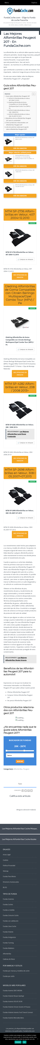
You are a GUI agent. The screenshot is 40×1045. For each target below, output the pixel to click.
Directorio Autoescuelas (11, 882)
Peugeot (26, 769)
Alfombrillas (18, 769)
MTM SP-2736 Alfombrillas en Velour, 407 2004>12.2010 (19, 99)
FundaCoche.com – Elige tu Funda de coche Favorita (19, 18)
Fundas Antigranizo (9, 937)
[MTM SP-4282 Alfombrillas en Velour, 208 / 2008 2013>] (20, 409)
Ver (24, 1042)
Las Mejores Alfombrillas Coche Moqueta (20, 828)
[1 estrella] (14, 800)
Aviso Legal (6, 854)
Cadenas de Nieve (9, 959)
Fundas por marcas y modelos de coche (16, 971)
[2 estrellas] (25, 800)
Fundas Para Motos (9, 876)
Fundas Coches (8, 904)
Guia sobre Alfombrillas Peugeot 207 (18, 96)
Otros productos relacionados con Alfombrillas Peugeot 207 (17, 124)
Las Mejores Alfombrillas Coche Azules (19, 839)
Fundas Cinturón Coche (10, 915)
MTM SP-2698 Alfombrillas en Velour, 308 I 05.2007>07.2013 (19, 115)
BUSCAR (20, 761)
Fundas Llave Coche (9, 926)
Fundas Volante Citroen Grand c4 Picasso (16, 1007)
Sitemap (5, 871)
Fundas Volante (8, 932)
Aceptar (18, 1042)
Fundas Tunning (8, 943)
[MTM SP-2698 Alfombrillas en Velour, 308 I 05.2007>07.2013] (20, 495)
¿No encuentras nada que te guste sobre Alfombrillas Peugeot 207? (17, 128)
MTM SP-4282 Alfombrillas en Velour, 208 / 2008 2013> (19, 111)
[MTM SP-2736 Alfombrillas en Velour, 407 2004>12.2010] (20, 237)
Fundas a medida (8, 910)
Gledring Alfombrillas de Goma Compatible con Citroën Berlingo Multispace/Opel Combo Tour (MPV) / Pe (20, 105)
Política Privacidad (9, 865)
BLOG (5, 887)
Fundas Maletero (8, 948)
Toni (20, 784)
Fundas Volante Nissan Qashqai (13, 996)
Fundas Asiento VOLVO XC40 (12, 1001)
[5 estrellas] (10, 811)
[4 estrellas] (26, 805)
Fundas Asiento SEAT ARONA (12, 990)
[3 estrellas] (14, 805)
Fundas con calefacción (10, 921)
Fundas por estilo (8, 976)
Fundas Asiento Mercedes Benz (13, 1018)
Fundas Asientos (8, 899)
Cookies (5, 860)
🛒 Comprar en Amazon (25, 259)
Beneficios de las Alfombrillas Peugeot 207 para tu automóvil (18, 119)
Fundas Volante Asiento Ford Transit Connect (18, 1012)
